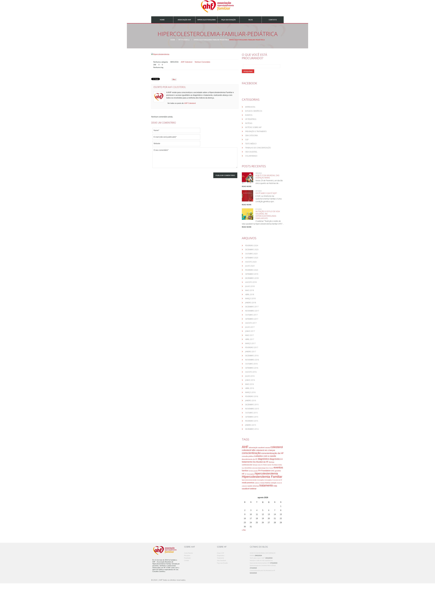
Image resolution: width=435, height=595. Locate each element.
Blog (251, 20)
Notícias (248, 123)
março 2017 (250, 343)
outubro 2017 (251, 315)
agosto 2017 (251, 323)
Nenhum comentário (202, 62)
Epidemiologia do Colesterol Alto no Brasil (263, 565)
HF (243, 474)
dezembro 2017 (252, 306)
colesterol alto (248, 450)
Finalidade (187, 558)
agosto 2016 (251, 372)
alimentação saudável (257, 447)
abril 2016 (249, 388)
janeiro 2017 (250, 351)
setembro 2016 (251, 368)
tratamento (266, 485)
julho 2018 (250, 286)
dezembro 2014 (252, 429)
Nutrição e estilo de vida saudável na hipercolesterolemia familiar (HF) (267, 214)
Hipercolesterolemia (206, 20)
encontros (248, 468)
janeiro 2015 (250, 425)
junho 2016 (250, 380)
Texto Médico (251, 143)
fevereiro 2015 (251, 421)
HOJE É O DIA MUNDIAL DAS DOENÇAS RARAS (267, 176)
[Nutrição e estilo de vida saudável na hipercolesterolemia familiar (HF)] (247, 214)
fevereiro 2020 (251, 270)
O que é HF (220, 553)
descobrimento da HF (249, 459)
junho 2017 (250, 331)
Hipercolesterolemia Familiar (262, 476)
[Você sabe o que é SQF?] (247, 195)
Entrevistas (250, 107)
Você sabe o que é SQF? (266, 193)
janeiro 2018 (250, 302)
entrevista (254, 468)
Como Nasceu (188, 553)
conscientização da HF (272, 453)
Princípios (187, 555)
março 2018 (250, 298)
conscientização (251, 453)
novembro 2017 (252, 311)
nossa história (265, 483)
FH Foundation (264, 471)
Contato (273, 20)
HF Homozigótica (249, 474)
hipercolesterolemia (266, 473)
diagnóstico (263, 459)
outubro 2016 (251, 364)
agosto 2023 (251, 262)
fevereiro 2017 (251, 347)
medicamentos (248, 483)
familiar (245, 471)
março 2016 (250, 392)
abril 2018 (249, 294)
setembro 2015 (251, 417)
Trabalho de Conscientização (258, 148)
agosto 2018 (251, 282)
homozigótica (268, 480)
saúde (250, 486)
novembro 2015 (252, 408)
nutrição (273, 483)
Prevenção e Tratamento (256, 131)
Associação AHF (184, 20)
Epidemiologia (261, 468)
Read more (246, 186)
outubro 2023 (251, 253)
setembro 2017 (251, 319)
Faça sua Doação (228, 20)
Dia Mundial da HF (260, 462)
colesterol (277, 447)
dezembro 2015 (252, 404)
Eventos (248, 115)
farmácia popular (253, 470)
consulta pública (247, 456)
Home (162, 20)
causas (267, 447)
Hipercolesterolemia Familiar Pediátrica (211, 40)
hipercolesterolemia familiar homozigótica (253, 480)
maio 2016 (249, 384)
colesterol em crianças (265, 450)
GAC (272, 471)
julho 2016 (250, 376)
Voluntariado (251, 156)
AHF (245, 447)
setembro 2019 (251, 274)
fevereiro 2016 (251, 396)
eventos (278, 467)
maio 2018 (249, 290)
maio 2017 (249, 335)
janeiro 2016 (250, 400)
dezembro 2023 (252, 249)
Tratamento (220, 558)
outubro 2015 (251, 413)
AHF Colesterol (186, 62)
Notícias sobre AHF (253, 127)
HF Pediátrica (184, 40)
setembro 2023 (251, 258)
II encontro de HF (277, 480)
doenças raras (257, 464)
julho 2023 (250, 266)
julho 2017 (250, 327)
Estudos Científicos (253, 111)
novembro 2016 (252, 360)
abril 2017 (249, 339)
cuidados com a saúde (265, 456)
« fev (244, 530)
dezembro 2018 (252, 278)
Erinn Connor (269, 468)
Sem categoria (251, 135)
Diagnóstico (220, 555)
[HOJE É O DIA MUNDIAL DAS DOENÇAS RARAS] (247, 178)
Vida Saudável (251, 152)
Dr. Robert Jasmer (266, 464)
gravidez (278, 471)
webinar (253, 489)
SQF (246, 139)
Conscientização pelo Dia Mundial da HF (262, 570)
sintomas (256, 486)
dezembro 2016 (252, 355)
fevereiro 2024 (251, 245)
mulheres (257, 483)
